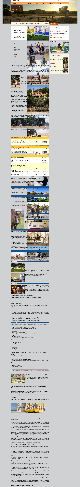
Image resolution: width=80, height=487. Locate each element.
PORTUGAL (52, 57)
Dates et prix (15, 47)
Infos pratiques (51, 3)
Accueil (14, 3)
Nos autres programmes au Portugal (57, 35)
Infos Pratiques (16, 57)
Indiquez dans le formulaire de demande (18, 181)
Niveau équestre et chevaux (17, 50)
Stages (44, 3)
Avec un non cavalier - (54, 31)
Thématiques (36, 3)
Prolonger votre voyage (16, 60)
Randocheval (31, 192)
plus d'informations (25, 205)
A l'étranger (29, 3)
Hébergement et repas (16, 53)
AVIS (15, 63)
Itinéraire (15, 43)
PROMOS (59, 3)
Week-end (65, 31)
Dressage (61, 31)
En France (21, 3)
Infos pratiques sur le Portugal (56, 37)
